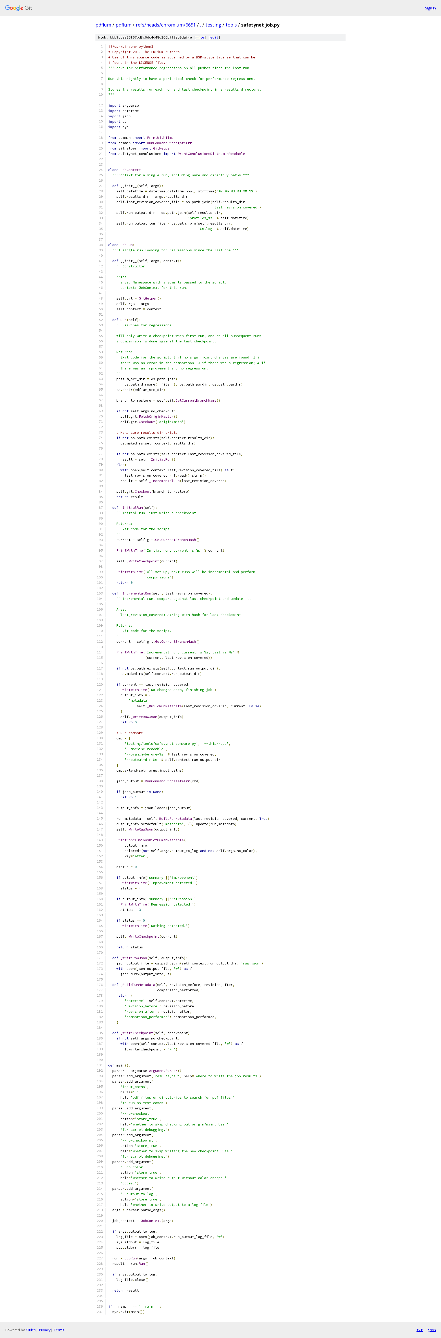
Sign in (430, 8)
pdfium (103, 25)
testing (213, 25)
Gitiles (31, 1330)
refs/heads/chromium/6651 (166, 25)
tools (231, 25)
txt (419, 1330)
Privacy (45, 1330)
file (200, 37)
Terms (59, 1330)
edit (214, 37)
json (432, 1330)
